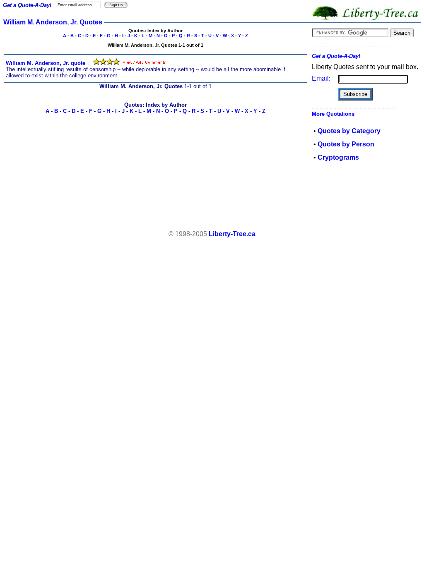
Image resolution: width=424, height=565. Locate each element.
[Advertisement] (212, 205)
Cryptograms (338, 157)
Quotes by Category (349, 130)
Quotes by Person (346, 144)
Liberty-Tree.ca (232, 233)
